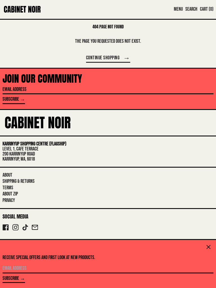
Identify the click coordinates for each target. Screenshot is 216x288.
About (7, 175)
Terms (8, 188)
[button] (191, 9)
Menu (178, 9)
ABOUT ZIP (10, 194)
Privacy (9, 200)
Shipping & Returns (19, 181)
